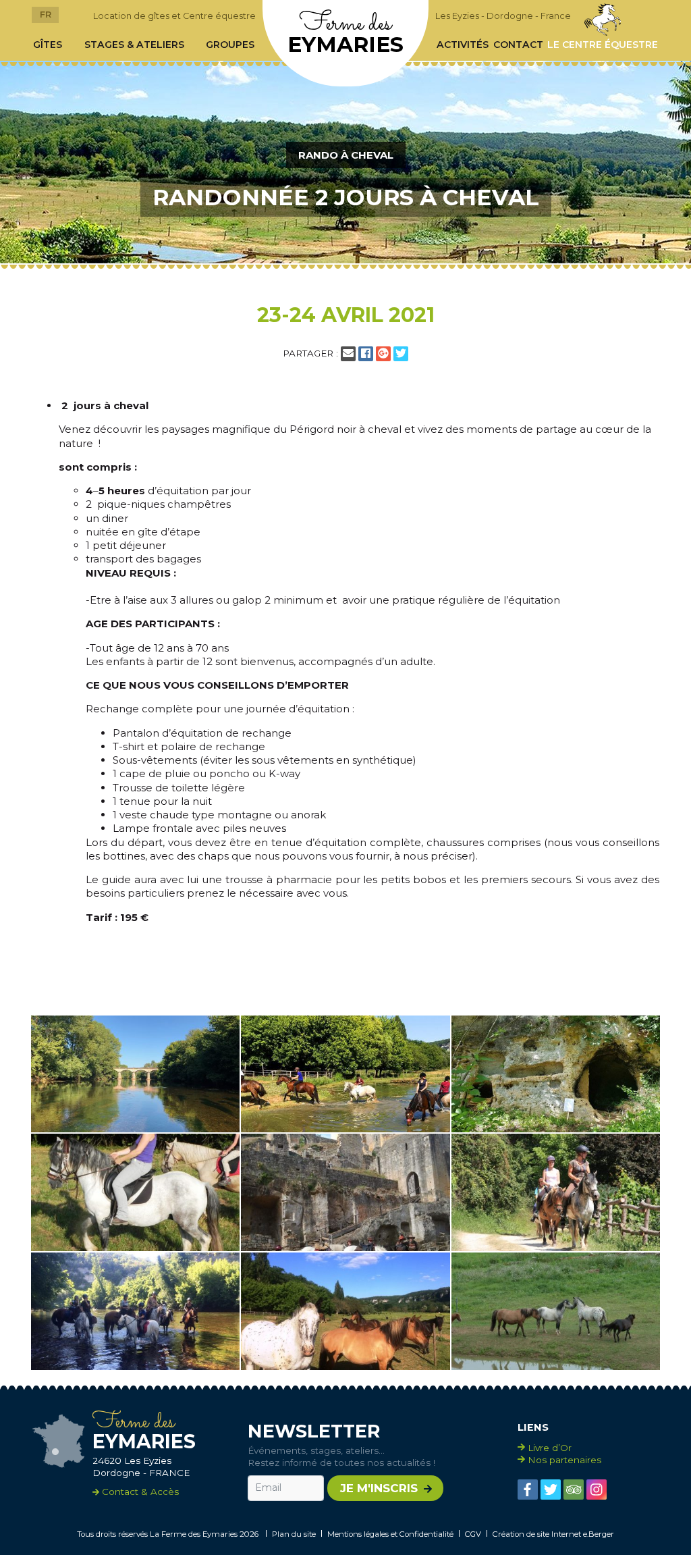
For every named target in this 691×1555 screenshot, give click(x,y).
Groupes (230, 44)
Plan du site (294, 1534)
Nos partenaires (564, 1459)
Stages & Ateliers (134, 44)
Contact (518, 44)
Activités (463, 44)
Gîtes (47, 44)
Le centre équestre (602, 44)
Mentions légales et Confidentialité (390, 1534)
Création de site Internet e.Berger (553, 1534)
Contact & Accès (139, 1491)
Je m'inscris (379, 1488)
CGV (473, 1534)
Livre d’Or (550, 1447)
